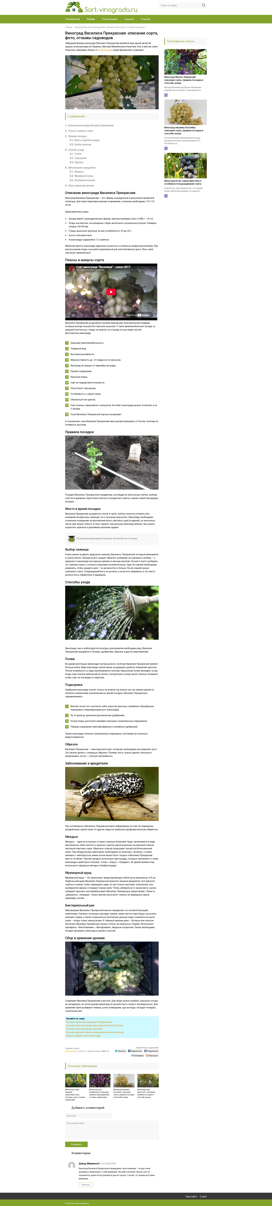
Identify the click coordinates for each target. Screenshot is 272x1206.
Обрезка (76, 162)
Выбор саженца (80, 144)
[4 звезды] (73, 1051)
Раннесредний (109, 19)
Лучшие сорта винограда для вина (84, 1028)
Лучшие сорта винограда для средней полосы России (94, 1025)
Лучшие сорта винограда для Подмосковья (89, 1022)
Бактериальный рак (82, 180)
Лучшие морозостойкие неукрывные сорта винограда (95, 1032)
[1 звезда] (66, 1051)
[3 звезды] (71, 1051)
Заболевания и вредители (80, 167)
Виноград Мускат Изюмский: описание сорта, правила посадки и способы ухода (183, 80)
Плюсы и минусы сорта (79, 130)
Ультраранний (72, 19)
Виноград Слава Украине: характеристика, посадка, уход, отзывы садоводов (75, 1094)
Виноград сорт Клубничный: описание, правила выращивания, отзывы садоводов (99, 1093)
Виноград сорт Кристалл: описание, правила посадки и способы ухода (146, 1093)
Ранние (91, 19)
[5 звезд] (76, 1051)
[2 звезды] (69, 1051)
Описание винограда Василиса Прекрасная (89, 125)
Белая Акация (104, 50)
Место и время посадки (85, 140)
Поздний (145, 19)
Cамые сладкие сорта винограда (83, 1035)
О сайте (203, 1196)
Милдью (77, 171)
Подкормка (78, 158)
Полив (75, 153)
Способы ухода (74, 149)
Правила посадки (76, 136)
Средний (129, 19)
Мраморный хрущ (81, 176)
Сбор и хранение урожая (79, 185)
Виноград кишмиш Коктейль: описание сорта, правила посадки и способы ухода (123, 1093)
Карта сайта (191, 1196)
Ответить (85, 1185)
